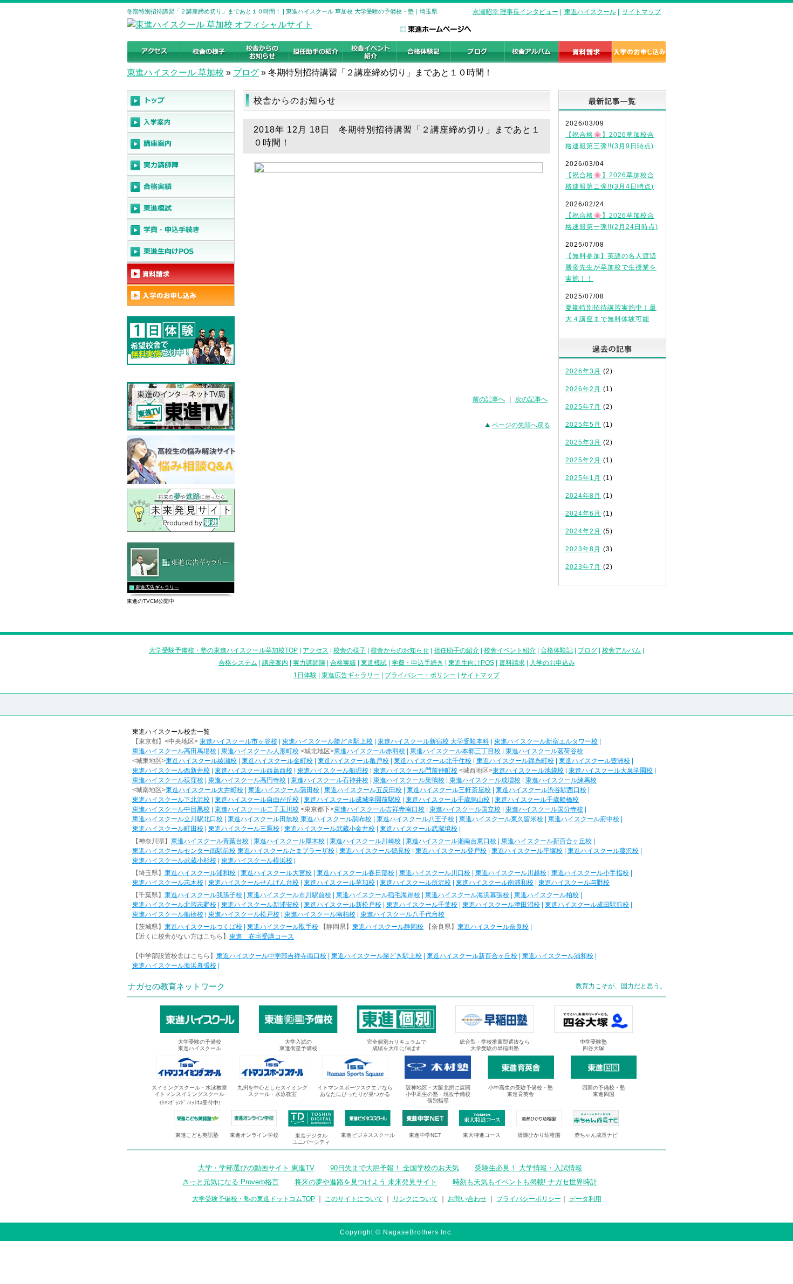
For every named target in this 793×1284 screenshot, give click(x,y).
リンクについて (415, 1199)
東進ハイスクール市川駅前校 (289, 895)
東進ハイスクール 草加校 (175, 72)
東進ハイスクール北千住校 (432, 761)
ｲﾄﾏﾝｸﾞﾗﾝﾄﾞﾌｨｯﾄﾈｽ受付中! (189, 1103)
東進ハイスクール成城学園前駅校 (352, 799)
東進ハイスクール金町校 (277, 761)
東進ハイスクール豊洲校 (594, 761)
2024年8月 (583, 495)
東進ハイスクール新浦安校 (260, 904)
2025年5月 (583, 424)
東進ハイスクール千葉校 (421, 904)
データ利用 (585, 1199)
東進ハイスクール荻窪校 (167, 780)
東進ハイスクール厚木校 (289, 841)
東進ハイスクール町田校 (167, 828)
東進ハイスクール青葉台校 (210, 841)
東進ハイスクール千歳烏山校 (448, 799)
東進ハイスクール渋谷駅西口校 (541, 790)
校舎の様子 (349, 650)
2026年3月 (583, 371)
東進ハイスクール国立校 (465, 809)
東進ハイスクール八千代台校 (402, 914)
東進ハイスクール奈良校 (493, 927)
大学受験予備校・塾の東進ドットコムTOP (253, 1199)
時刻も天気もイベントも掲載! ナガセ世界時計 (525, 1182)
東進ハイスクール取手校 (282, 927)
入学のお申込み (552, 663)
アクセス (316, 650)
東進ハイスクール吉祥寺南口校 (379, 809)
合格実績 (343, 663)
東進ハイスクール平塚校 (527, 851)
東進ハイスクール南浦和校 (495, 882)
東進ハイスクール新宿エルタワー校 (546, 741)
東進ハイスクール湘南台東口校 (451, 841)
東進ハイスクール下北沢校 (171, 799)
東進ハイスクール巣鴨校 (409, 780)
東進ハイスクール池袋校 (528, 770)
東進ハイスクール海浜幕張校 (467, 895)
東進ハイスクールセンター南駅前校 (184, 851)
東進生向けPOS (471, 663)
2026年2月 (583, 389)
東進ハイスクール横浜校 (256, 860)
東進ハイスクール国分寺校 (544, 809)
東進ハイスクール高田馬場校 (174, 751)
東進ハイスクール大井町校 (204, 790)
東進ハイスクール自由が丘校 (257, 799)
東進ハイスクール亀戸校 (353, 761)
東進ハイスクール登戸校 (451, 851)
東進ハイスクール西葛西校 (253, 770)
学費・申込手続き (417, 663)
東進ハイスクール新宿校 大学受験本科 (433, 741)
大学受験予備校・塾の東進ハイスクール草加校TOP (223, 650)
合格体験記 (557, 650)
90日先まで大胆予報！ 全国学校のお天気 (394, 1168)
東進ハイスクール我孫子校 (203, 895)
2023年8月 (583, 549)
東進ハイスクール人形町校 (260, 751)
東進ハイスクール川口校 (434, 873)
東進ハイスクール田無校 (263, 819)
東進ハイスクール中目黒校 (171, 809)
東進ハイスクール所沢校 (415, 882)
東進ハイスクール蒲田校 (283, 790)
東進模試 (374, 663)
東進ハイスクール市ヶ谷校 (238, 741)
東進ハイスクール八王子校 (415, 819)
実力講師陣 (309, 663)
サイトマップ (641, 12)
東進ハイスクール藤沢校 (603, 851)
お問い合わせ (467, 1199)
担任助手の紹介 (456, 650)
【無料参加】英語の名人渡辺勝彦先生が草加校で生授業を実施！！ (611, 267)
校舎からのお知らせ (400, 650)
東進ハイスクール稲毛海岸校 (378, 895)
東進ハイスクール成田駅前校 (587, 904)
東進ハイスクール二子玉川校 (257, 809)
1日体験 (305, 675)
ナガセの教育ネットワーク (176, 986)
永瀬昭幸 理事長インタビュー (515, 12)
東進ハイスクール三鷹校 (243, 828)
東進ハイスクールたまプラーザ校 (285, 851)
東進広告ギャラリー (157, 587)
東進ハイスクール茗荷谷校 (544, 751)
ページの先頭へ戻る (521, 425)
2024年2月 (583, 531)
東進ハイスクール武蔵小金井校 (329, 828)
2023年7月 (583, 567)
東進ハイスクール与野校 (574, 882)
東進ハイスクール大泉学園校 (611, 770)
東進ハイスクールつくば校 (203, 927)
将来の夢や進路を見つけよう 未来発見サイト (366, 1182)
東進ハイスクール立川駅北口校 (177, 819)
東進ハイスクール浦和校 (200, 873)
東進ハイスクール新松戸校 (342, 904)
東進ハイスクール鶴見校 (375, 851)
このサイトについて (354, 1199)
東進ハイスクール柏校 (546, 895)
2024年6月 (583, 513)
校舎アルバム (621, 650)
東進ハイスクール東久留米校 (501, 819)
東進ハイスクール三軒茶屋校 (449, 790)
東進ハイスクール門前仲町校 (415, 770)
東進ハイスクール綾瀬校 (201, 761)
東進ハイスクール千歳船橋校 (537, 799)
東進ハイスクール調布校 (336, 819)
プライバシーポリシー (528, 1199)
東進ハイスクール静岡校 (387, 927)
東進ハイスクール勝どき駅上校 (327, 741)
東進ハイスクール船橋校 (167, 914)
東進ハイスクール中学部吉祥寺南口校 (271, 956)
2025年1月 (583, 478)
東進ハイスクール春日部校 (355, 873)
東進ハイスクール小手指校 (590, 873)
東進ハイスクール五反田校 (363, 790)
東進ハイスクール (590, 12)
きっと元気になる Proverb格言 (230, 1182)
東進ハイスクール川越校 (510, 873)
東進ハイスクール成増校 (485, 780)
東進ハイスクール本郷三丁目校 (455, 751)
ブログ (246, 72)
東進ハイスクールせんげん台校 (253, 882)
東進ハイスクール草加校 (339, 882)
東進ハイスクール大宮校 (276, 873)
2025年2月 (583, 460)
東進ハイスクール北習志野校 (174, 904)
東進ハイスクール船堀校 (332, 770)
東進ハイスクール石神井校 (329, 780)
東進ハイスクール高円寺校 (247, 780)
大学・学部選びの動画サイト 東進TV (256, 1168)
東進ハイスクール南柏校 (320, 914)
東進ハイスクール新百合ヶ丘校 (546, 841)
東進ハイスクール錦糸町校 (515, 761)
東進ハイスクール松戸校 (243, 914)
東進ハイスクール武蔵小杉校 (174, 860)
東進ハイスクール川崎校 (365, 841)
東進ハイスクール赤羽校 (369, 751)
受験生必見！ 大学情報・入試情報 (528, 1168)
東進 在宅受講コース (261, 936)
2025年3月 (583, 442)
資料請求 (512, 663)
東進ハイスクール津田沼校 (501, 904)
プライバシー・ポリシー (420, 675)
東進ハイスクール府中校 (583, 819)
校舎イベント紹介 (510, 650)
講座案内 (275, 663)
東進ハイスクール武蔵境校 (418, 828)
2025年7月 (583, 407)
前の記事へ (489, 399)
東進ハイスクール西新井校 (171, 770)
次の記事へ (531, 399)
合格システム (237, 663)
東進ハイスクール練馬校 (561, 780)
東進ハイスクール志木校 (167, 882)
